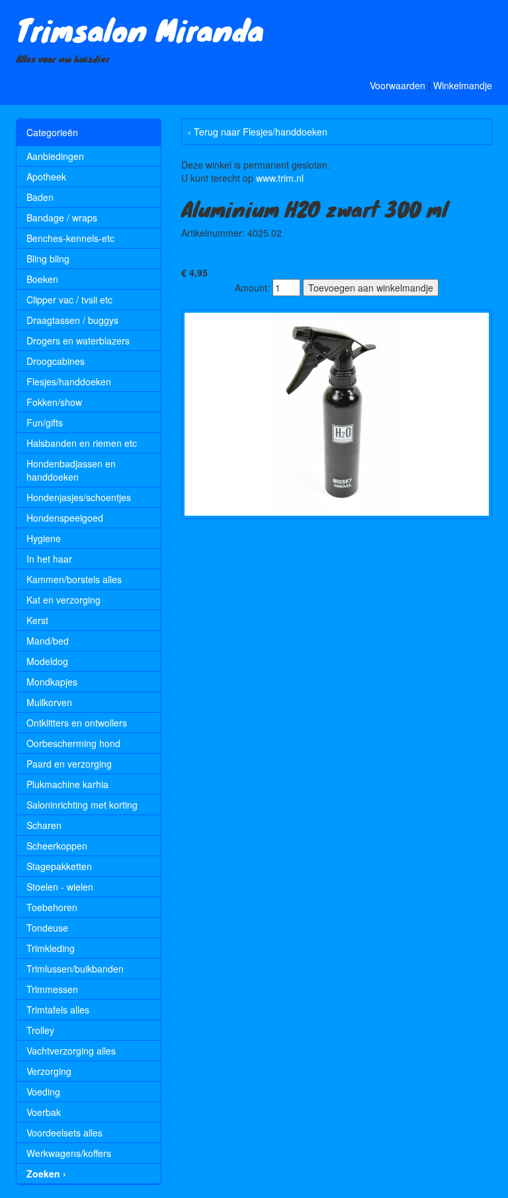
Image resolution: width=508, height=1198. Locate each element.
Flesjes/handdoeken (68, 381)
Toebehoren (51, 907)
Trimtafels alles (57, 1009)
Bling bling (47, 258)
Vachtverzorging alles (71, 1050)
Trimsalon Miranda (140, 29)
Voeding (43, 1091)
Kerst (37, 620)
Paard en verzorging (69, 763)
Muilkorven (49, 702)
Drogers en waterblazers (78, 340)
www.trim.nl (280, 177)
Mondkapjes (51, 681)
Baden (40, 197)
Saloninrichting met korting (82, 804)
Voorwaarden (397, 85)
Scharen (44, 825)
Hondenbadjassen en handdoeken (71, 470)
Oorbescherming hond (73, 743)
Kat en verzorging (63, 599)
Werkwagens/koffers (68, 1153)
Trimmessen (52, 989)
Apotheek (46, 176)
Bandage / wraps (61, 217)
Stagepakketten (59, 866)
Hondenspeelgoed (64, 517)
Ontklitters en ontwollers (76, 722)
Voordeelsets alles (64, 1132)
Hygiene (43, 538)
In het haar (49, 558)
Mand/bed (47, 640)
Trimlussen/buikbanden (75, 968)
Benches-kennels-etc (70, 238)
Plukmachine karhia (67, 784)
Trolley (40, 1030)
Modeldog (47, 661)
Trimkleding (50, 948)
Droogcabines (55, 361)
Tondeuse (47, 927)
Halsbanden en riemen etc (81, 443)
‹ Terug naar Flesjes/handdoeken (257, 131)
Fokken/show (54, 402)
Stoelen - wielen (59, 886)
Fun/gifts (44, 422)
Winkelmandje (462, 85)
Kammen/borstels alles (74, 579)
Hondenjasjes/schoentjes (78, 497)
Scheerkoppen (56, 845)
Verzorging (48, 1071)
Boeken (42, 279)
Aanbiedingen (55, 156)
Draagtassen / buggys (72, 320)
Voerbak (43, 1112)
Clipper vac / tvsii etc (69, 299)
